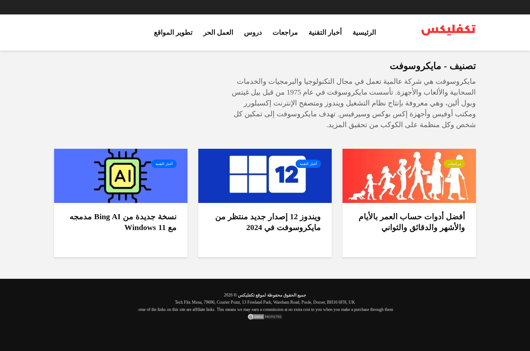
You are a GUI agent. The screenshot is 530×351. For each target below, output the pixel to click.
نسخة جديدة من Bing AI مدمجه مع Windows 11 (123, 222)
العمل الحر (218, 32)
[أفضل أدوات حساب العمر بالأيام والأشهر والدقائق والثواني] (409, 175)
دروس (253, 32)
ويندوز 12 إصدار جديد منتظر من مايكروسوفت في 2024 (268, 222)
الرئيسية (364, 32)
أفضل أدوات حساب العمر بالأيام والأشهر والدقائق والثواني (412, 222)
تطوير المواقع (173, 32)
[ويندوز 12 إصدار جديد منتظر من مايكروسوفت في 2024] (265, 175)
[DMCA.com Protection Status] (265, 316)
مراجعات (285, 32)
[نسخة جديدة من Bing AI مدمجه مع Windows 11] (120, 175)
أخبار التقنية (325, 32)
